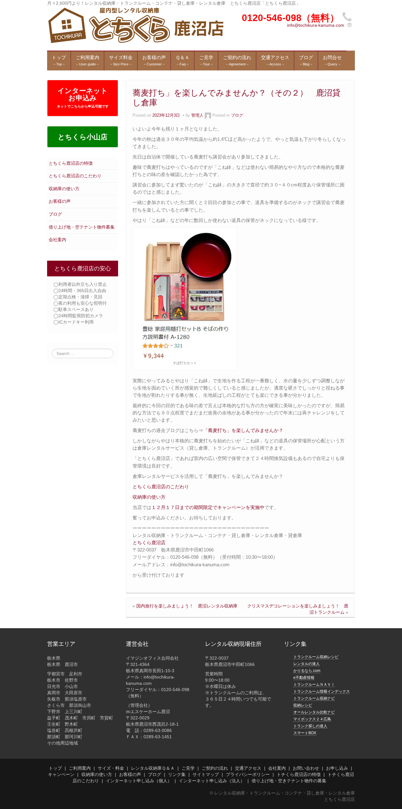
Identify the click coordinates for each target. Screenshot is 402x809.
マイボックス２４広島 (312, 719)
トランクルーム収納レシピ (316, 657)
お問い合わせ (306, 768)
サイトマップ (206, 774)
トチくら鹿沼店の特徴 (299, 774)
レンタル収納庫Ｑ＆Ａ (153, 768)
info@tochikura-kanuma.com (315, 25)
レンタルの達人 (306, 664)
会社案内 (57, 239)
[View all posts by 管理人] (208, 115)
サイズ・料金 (111, 768)
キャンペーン (61, 774)
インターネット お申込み (83, 97)
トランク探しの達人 (310, 726)
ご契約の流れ (215, 768)
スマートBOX (304, 733)
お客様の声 (60, 201)
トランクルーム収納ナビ (314, 698)
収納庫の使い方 (64, 188)
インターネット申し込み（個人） (139, 780)
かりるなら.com (306, 670)
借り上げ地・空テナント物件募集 (82, 227)
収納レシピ (302, 705)
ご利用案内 (80, 768)
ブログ (55, 214)
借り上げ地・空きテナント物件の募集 (289, 780)
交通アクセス (248, 768)
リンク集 (177, 774)
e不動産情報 (303, 677)
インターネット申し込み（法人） (212, 780)
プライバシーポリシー (248, 774)
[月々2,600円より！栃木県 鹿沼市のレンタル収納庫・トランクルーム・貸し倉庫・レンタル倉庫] (135, 24)
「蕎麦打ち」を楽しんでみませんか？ (243, 430)
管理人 (197, 115)
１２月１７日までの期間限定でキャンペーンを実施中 (207, 507)
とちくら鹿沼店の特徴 (71, 163)
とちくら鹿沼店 (149, 542)
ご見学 (188, 768)
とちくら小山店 (82, 137)
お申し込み (337, 768)
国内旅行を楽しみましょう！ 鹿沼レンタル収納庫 (186, 605)
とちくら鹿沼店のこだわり (75, 175)
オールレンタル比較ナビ (314, 712)
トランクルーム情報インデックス (321, 691)
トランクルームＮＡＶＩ (314, 684)
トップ (55, 768)
